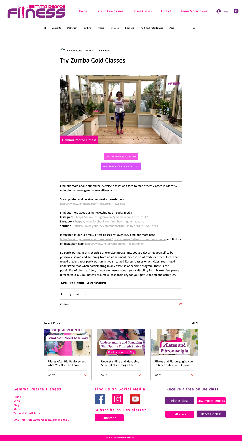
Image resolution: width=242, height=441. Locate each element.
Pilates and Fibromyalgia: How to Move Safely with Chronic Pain (174, 363)
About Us (56, 28)
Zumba (64, 282)
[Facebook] (100, 399)
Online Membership (96, 282)
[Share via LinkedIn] (77, 294)
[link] (236, 11)
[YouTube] (135, 399)
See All (195, 322)
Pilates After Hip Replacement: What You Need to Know (67, 363)
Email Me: (19, 419)
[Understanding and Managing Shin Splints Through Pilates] (121, 342)
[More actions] (180, 50)
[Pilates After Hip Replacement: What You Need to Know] (67, 342)
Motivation (72, 28)
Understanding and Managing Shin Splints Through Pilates (120, 363)
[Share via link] (85, 294)
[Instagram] (117, 399)
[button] (194, 28)
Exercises (114, 28)
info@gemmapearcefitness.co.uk (48, 419)
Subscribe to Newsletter (120, 409)
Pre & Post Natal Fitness (151, 28)
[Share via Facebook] (61, 294)
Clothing (87, 28)
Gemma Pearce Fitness (37, 388)
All (45, 28)
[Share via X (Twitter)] (69, 294)
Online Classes (77, 282)
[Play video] (121, 109)
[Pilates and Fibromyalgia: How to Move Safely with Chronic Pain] (174, 342)
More (171, 28)
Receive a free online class (192, 388)
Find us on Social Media (120, 388)
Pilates (101, 28)
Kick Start (129, 28)
